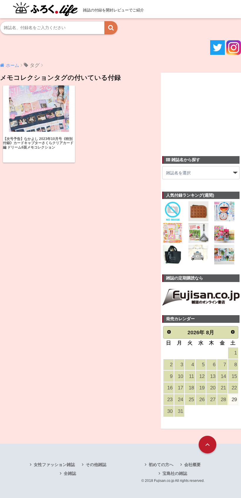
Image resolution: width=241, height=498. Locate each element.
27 (212, 399)
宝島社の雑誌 (175, 473)
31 (180, 411)
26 (202, 399)
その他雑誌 (96, 464)
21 (223, 388)
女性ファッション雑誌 (54, 464)
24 (180, 399)
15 (234, 376)
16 (170, 388)
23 (170, 399)
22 (234, 388)
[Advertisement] (201, 111)
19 (202, 388)
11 (191, 376)
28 (223, 399)
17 (180, 388)
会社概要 (192, 464)
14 (223, 376)
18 (191, 388)
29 (234, 399)
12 (202, 376)
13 (212, 376)
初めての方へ (161, 464)
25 (191, 399)
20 (212, 388)
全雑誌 (70, 473)
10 (180, 376)
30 (170, 411)
